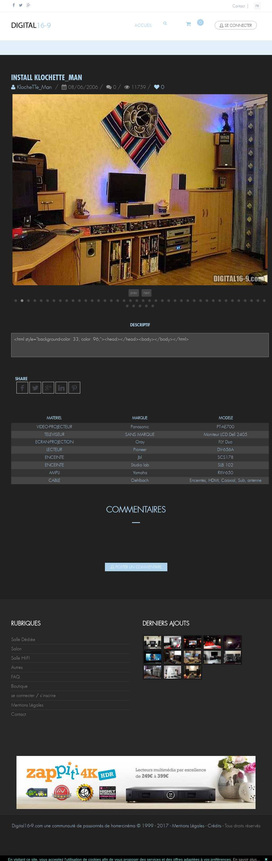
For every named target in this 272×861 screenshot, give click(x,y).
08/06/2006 (83, 87)
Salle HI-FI (20, 664)
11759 (138, 87)
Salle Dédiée (23, 645)
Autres (17, 673)
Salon (16, 655)
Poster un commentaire (139, 573)
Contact (238, 6)
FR (257, 6)
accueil (143, 25)
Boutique (19, 692)
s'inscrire (48, 701)
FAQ (15, 683)
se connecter (238, 25)
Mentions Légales (27, 711)
